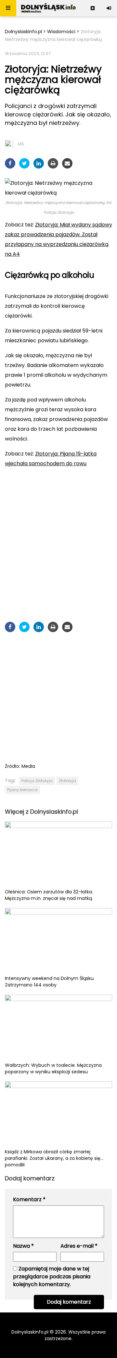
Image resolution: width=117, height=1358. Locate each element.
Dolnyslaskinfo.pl (23, 31)
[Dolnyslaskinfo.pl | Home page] (48, 8)
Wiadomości (61, 31)
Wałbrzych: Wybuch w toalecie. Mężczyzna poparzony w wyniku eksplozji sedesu (53, 1068)
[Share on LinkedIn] (38, 163)
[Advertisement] (58, 535)
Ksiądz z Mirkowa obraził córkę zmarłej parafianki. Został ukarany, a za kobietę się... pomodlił (54, 1158)
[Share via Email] (67, 163)
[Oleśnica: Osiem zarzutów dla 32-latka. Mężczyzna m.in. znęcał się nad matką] (58, 855)
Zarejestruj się (92, 8)
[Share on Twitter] (24, 163)
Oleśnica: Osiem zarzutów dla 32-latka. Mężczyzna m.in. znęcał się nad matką (49, 895)
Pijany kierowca (22, 790)
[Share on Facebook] (10, 163)
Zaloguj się (109, 8)
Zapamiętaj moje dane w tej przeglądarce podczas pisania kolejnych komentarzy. (51, 1276)
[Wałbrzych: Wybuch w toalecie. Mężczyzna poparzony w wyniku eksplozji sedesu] (58, 1028)
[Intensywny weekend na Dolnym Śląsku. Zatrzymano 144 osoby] (58, 941)
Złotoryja (67, 780)
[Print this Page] (53, 163)
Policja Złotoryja (37, 780)
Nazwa (23, 1246)
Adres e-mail (79, 1246)
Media (28, 766)
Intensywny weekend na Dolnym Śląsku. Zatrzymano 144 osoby (50, 981)
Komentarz (29, 1199)
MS (21, 144)
